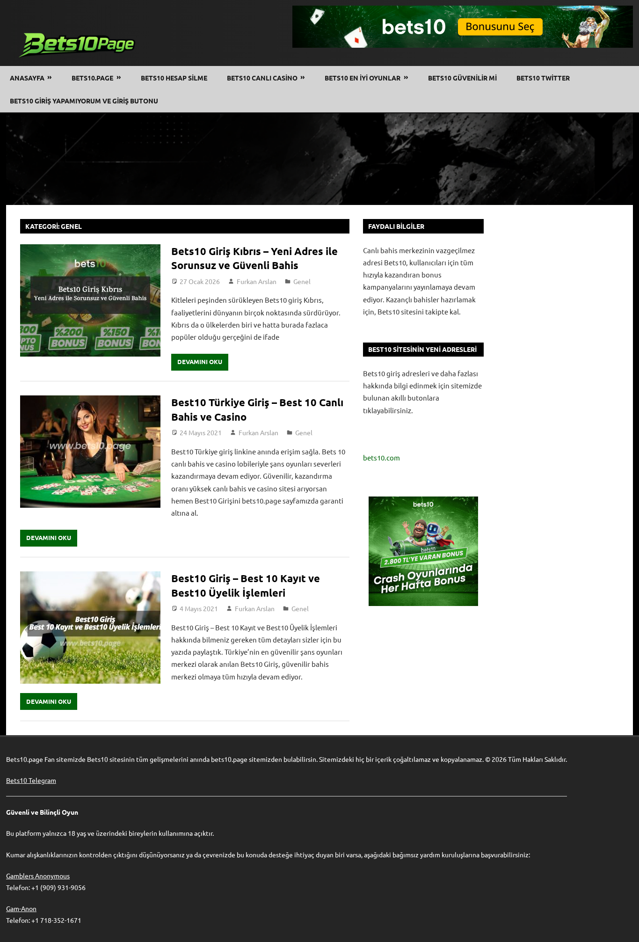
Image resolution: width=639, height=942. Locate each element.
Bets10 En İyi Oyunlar (362, 77)
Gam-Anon (21, 908)
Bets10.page (92, 77)
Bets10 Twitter (543, 77)
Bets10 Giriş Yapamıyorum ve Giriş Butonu (84, 100)
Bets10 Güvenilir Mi (462, 77)
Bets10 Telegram (31, 780)
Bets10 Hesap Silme (174, 77)
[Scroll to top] (623, 926)
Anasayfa (27, 77)
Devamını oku (199, 361)
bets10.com (381, 457)
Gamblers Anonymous (38, 875)
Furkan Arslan (256, 281)
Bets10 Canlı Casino (262, 77)
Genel (302, 281)
